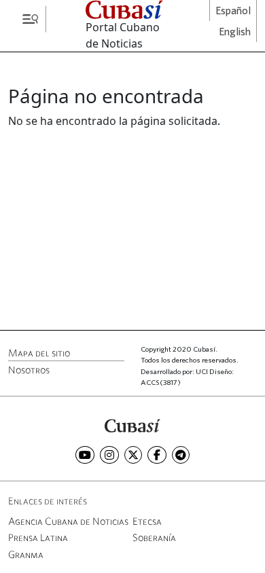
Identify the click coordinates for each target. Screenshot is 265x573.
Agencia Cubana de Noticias (68, 521)
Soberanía (154, 537)
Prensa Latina (38, 537)
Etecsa (147, 521)
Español (233, 10)
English (235, 31)
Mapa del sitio (39, 352)
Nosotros (29, 369)
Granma (25, 554)
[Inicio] (132, 425)
